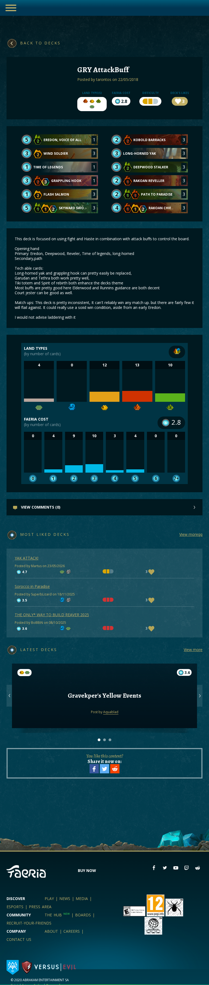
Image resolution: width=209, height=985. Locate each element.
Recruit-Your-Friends (29, 923)
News (64, 898)
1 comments (104, 688)
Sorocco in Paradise (32, 586)
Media (82, 898)
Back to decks (40, 42)
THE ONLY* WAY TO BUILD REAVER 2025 (52, 614)
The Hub (57, 914)
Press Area (40, 906)
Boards (83, 914)
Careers (71, 931)
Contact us (19, 939)
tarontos (103, 79)
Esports (15, 906)
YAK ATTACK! (26, 558)
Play (49, 898)
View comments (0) (40, 507)
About (51, 931)
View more (193, 649)
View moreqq (190, 534)
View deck (104, 709)
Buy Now (87, 870)
